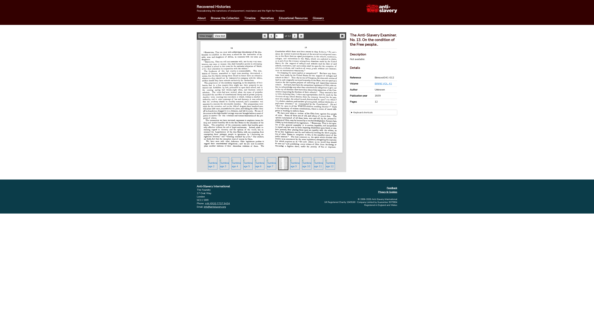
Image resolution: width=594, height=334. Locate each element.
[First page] (264, 36)
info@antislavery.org (215, 207)
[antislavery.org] (381, 8)
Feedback (392, 188)
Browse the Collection (225, 18)
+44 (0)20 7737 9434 (217, 203)
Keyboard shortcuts (363, 112)
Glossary (318, 18)
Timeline (250, 18)
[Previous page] (271, 36)
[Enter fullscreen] (342, 36)
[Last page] (301, 36)
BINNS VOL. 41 (383, 83)
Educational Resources (293, 18)
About (202, 18)
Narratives (267, 18)
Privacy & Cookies (387, 192)
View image (205, 36)
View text (220, 36)
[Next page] (294, 36)
